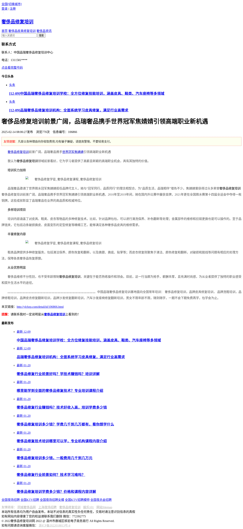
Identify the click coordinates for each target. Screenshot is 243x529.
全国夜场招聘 (11, 499)
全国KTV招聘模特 (77, 499)
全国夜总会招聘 (101, 499)
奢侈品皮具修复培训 (22, 31)
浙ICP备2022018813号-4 (54, 525)
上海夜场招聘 (47, 507)
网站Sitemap (104, 507)
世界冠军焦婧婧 (73, 152)
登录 (5, 8)
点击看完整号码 (12, 67)
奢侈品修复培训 (18, 152)
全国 (12, 4)
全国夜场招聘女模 (52, 499)
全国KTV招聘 (30, 499)
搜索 (41, 35)
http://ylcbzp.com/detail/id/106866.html (40, 306)
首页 (5, 31)
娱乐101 (88, 507)
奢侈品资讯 (44, 31)
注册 (13, 8)
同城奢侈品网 (26, 507)
